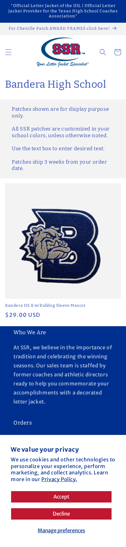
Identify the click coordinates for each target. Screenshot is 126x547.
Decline (61, 514)
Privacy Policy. (59, 479)
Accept (61, 496)
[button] (8, 52)
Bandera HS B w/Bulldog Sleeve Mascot (45, 305)
